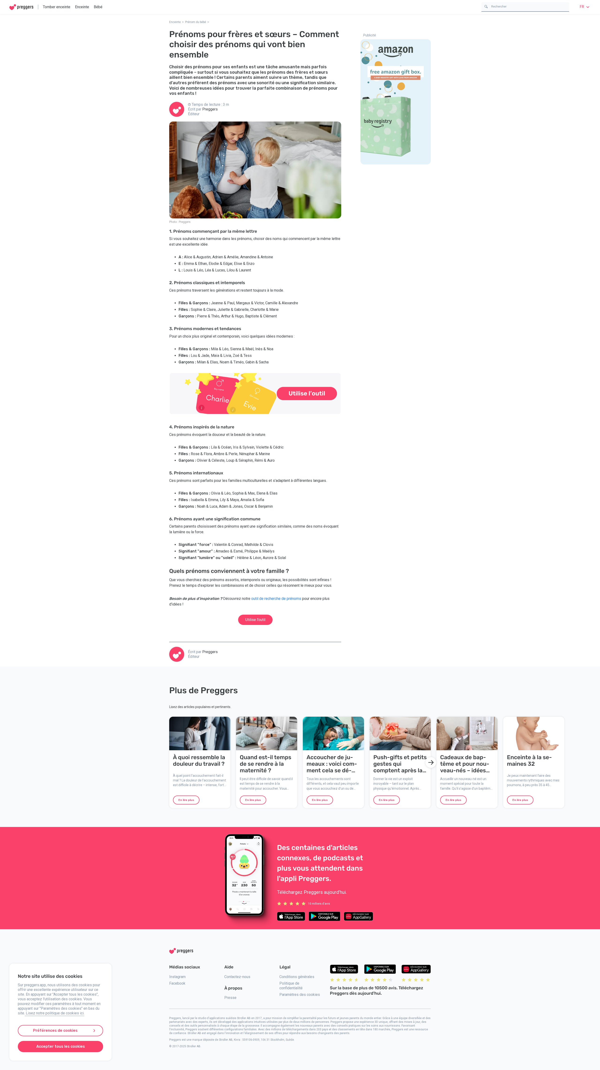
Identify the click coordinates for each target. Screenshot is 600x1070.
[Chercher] (486, 6)
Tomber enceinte (56, 7)
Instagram (177, 977)
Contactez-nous (237, 977)
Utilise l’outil (255, 619)
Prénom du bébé (195, 22)
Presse (230, 997)
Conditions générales (296, 977)
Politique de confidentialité (291, 985)
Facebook (177, 983)
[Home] (21, 7)
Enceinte (82, 7)
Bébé (98, 7)
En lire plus (186, 800)
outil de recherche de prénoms (276, 598)
